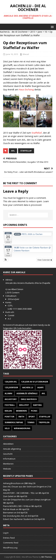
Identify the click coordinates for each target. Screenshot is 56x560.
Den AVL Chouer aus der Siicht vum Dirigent (23, 486)
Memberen (21, 411)
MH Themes (46, 557)
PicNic (34, 411)
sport (31, 416)
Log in (6, 532)
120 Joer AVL (11, 381)
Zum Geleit (8, 496)
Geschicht (7, 453)
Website (7, 468)
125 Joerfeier (11, 387)
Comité (11, 315)
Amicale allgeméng (12, 448)
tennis (30, 422)
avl (13, 150)
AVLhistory (11, 399)
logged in (21, 197)
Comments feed (10, 542)
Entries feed (9, 537)
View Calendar (43, 259)
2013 (32, 31)
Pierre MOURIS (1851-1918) (15, 506)
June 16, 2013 (12, 54)
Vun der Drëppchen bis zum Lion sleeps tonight (25, 499)
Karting (37, 405)
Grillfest (24, 405)
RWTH (21, 416)
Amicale (9, 283)
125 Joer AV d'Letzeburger (34, 381)
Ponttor (9, 416)
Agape (40, 387)
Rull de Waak (9, 509)
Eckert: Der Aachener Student (17, 519)
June (40, 31)
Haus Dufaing (26, 89)
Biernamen (8, 512)
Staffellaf (37, 132)
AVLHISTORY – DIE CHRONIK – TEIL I (19, 493)
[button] (51, 26)
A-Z (9, 318)
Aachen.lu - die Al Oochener (14, 31)
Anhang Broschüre (12, 483)
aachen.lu (27, 387)
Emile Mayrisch (29, 399)
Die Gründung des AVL (13, 515)
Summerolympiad (14, 422)
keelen (8, 411)
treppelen (44, 422)
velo (7, 428)
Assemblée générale (26, 393)
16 (45, 31)
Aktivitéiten (8, 443)
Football (10, 405)
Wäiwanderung (22, 428)
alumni (8, 393)
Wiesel (26, 54)
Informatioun (9, 458)
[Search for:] (28, 215)
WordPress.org (10, 547)
